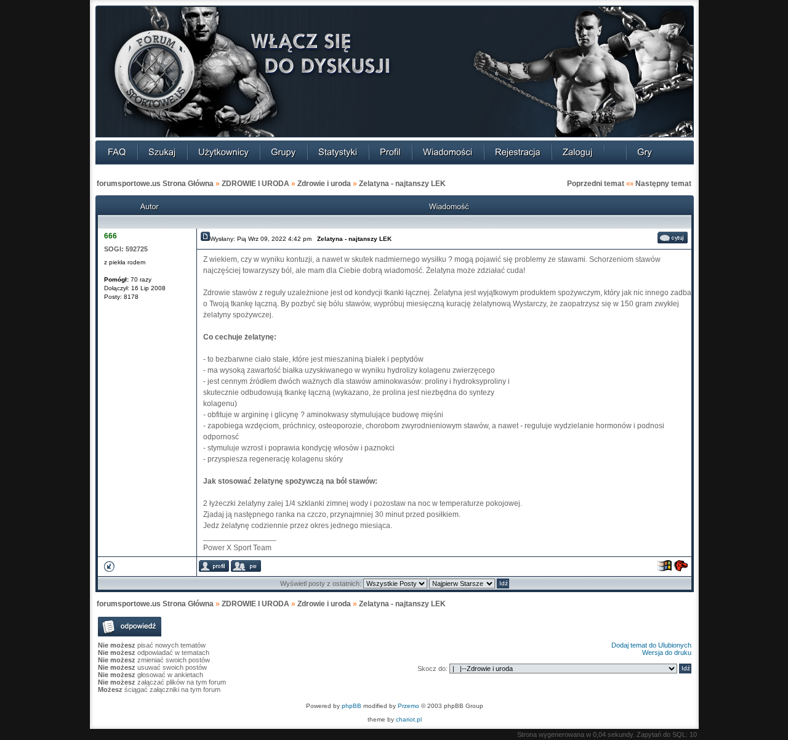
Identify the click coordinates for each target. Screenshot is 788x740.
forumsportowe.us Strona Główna (155, 183)
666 (110, 236)
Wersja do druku (666, 652)
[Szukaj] (162, 152)
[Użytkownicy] (223, 152)
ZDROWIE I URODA (255, 183)
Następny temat (663, 183)
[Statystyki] (338, 152)
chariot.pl (409, 719)
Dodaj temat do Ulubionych (651, 645)
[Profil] (390, 152)
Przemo (408, 705)
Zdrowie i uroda (324, 183)
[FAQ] (117, 152)
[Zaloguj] (578, 152)
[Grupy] (283, 152)
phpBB (351, 705)
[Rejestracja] (518, 152)
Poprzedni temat (595, 183)
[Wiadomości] (448, 152)
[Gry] (644, 152)
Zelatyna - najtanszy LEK (402, 183)
